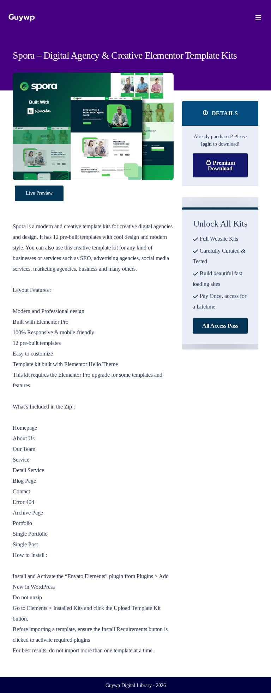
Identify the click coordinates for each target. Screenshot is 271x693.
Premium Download (221, 165)
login (206, 144)
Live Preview (39, 193)
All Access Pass (220, 326)
